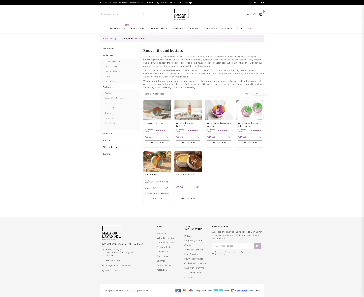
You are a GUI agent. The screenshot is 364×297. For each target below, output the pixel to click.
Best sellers (162, 251)
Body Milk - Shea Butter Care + (185, 124)
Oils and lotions (111, 108)
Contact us (162, 256)
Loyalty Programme (194, 268)
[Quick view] (167, 137)
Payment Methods (193, 259)
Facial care (108, 55)
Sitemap (161, 261)
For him (106, 140)
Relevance (259, 94)
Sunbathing (110, 123)
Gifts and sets (110, 147)
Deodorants (109, 128)
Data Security (191, 254)
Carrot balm (151, 174)
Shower (108, 113)
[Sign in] (248, 14)
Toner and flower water (114, 71)
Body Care (158, 28)
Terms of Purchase (193, 249)
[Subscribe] (257, 246)
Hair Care (178, 28)
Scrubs (107, 76)
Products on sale (165, 242)
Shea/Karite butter (154, 123)
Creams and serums (113, 61)
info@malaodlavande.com (118, 265)
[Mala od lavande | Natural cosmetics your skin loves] (127, 232)
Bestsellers (119, 27)
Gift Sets (211, 28)
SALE (251, 28)
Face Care (137, 28)
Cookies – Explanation (195, 263)
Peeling (108, 93)
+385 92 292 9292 (113, 260)
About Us (161, 233)
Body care (108, 87)
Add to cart (157, 143)
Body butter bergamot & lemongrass (249, 124)
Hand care (109, 118)
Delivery (188, 236)
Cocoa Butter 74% (185, 174)
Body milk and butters (114, 98)
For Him (194, 28)
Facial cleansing (111, 66)
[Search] (143, 14)
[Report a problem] (254, 14)
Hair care (107, 133)
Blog (240, 28)
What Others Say (165, 238)
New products (164, 247)
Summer (226, 28)
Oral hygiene (110, 81)
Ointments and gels (113, 103)
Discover (157, 198)
